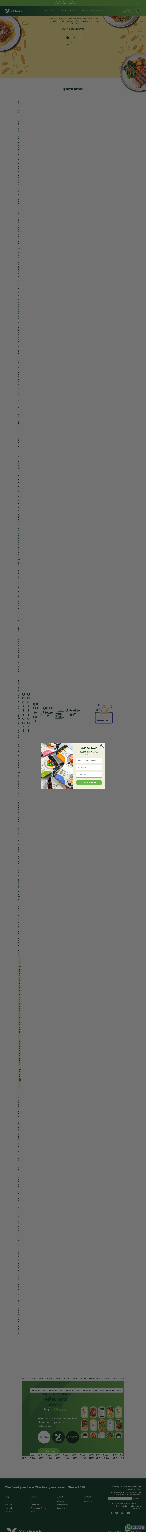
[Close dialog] (102, 746)
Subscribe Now (89, 782)
